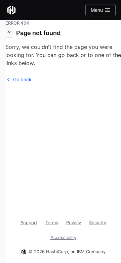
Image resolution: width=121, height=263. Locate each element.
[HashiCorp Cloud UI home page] (11, 10)
